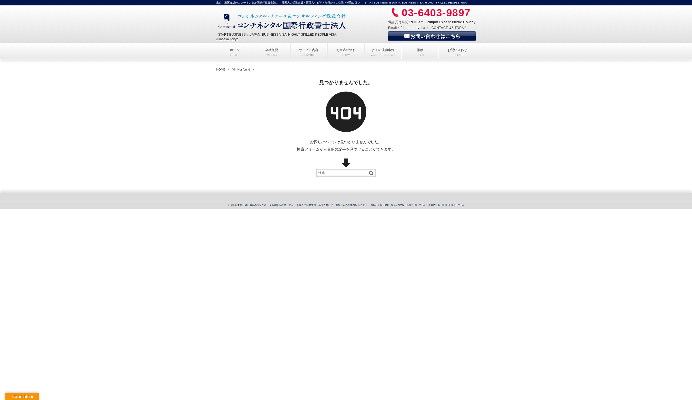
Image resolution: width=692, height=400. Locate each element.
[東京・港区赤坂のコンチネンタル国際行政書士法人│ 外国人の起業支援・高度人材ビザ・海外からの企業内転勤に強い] (283, 21)
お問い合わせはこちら (435, 36)
